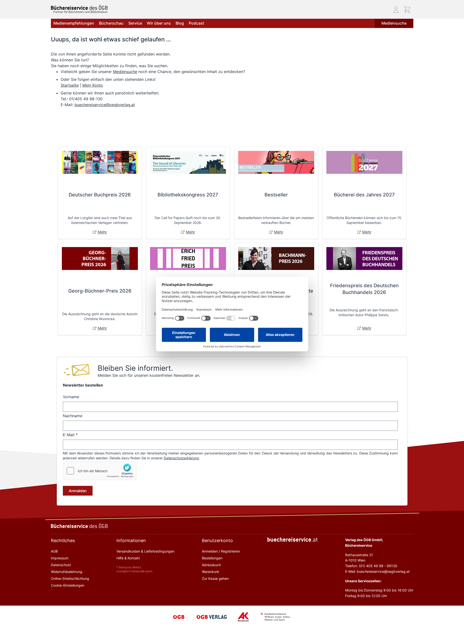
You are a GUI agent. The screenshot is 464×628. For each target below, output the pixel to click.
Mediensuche (394, 23)
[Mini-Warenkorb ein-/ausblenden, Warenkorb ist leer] (407, 9)
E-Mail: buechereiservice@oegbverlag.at (377, 571)
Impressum (59, 558)
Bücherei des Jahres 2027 (364, 195)
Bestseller (276, 195)
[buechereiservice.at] (292, 539)
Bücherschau (111, 23)
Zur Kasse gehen (215, 578)
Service (135, 23)
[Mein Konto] (396, 9)
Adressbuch (211, 565)
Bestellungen (212, 558)
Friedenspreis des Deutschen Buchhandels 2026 (364, 289)
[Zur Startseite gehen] (79, 7)
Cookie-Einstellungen (67, 585)
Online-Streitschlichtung (70, 578)
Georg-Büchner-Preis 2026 (100, 291)
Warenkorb (210, 572)
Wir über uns (159, 23)
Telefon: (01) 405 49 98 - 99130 (371, 566)
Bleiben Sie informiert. (135, 368)
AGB (54, 551)
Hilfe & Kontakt (128, 558)
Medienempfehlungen (73, 23)
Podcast (196, 23)
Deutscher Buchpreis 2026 (100, 195)
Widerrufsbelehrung (66, 572)
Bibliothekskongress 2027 (188, 195)
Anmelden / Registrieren (221, 551)
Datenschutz (61, 565)
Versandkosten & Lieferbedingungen (145, 551)
